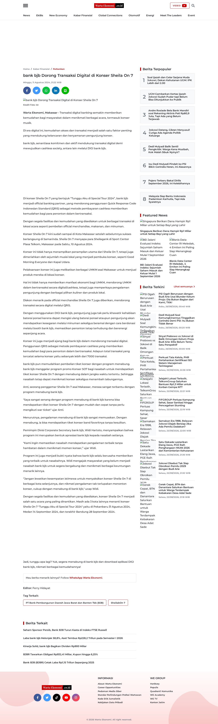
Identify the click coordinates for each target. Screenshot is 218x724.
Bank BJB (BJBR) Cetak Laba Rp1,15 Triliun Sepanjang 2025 (58, 662)
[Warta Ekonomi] (109, 5)
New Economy (58, 15)
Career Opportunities (109, 687)
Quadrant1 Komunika (161, 691)
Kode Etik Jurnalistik (109, 698)
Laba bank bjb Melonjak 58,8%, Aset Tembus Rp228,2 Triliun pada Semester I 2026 (73, 638)
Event (191, 15)
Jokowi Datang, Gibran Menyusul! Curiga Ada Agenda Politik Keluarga (169, 132)
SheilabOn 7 (118, 602)
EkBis (39, 15)
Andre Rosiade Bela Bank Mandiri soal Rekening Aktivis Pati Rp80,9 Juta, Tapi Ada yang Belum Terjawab (168, 115)
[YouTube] (66, 697)
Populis (154, 687)
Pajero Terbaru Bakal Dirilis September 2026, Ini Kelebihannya (169, 182)
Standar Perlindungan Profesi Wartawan (119, 695)
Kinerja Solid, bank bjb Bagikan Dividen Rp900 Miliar (54, 646)
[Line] (65, 90)
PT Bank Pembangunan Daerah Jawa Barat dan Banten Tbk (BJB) (65, 602)
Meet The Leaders (171, 15)
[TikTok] (56, 697)
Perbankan (59, 69)
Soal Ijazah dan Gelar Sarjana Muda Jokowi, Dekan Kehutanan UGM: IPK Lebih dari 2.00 (169, 80)
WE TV (153, 698)
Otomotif (134, 15)
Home (26, 69)
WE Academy (157, 695)
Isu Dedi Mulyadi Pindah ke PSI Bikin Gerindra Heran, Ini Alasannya (170, 165)
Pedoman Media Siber (109, 691)
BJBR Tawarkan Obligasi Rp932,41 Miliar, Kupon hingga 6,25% (60, 654)
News (26, 15)
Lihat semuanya (183, 286)
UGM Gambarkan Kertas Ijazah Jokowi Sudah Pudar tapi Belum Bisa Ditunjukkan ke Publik (168, 96)
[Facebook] (27, 90)
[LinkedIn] (56, 90)
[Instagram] (76, 697)
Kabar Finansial (83, 15)
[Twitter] (36, 90)
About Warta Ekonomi (110, 683)
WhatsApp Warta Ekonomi (85, 577)
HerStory (155, 683)
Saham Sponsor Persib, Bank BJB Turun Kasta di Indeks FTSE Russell (65, 629)
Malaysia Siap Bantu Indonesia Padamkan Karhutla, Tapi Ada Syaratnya (167, 199)
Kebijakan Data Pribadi (110, 702)
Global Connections (110, 15)
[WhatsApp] (46, 90)
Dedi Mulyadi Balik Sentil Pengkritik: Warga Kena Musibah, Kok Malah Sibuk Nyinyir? (168, 149)
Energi (150, 15)
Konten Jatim (157, 702)
